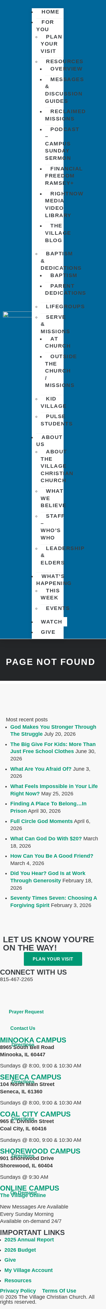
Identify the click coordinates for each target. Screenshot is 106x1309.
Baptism (63, 275)
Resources (65, 61)
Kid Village (54, 402)
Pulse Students (57, 420)
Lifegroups (65, 306)
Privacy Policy (18, 1291)
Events (58, 608)
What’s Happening (54, 579)
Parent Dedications (65, 289)
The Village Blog (58, 233)
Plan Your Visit (51, 44)
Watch (51, 622)
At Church (58, 342)
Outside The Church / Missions (61, 370)
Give (48, 632)
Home (50, 12)
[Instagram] (39, 994)
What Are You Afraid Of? (41, 769)
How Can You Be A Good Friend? (51, 856)
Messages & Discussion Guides (64, 90)
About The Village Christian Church (57, 466)
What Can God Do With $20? (46, 839)
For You (45, 25)
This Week (50, 594)
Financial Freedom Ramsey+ (64, 176)
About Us (49, 440)
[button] (48, 2)
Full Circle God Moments (41, 821)
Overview (66, 69)
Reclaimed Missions (65, 115)
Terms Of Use (59, 1291)
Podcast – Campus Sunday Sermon (62, 143)
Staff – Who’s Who (53, 527)
